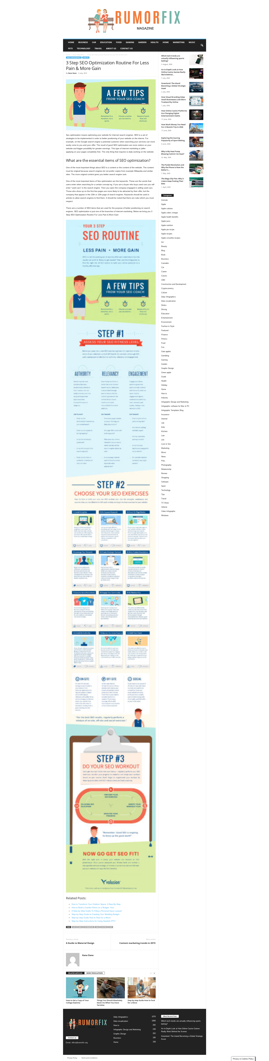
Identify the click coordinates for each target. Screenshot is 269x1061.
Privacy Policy (72, 1058)
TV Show (165, 503)
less (74, 927)
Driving (164, 309)
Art (162, 242)
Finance (164, 335)
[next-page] (154, 973)
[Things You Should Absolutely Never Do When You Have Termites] (111, 987)
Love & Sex (166, 444)
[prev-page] (150, 973)
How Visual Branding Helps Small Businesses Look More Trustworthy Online (173, 99)
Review (164, 473)
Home (71, 42)
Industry (164, 398)
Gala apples (166, 351)
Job (162, 423)
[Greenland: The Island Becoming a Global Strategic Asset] (196, 87)
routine (104, 927)
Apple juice (165, 221)
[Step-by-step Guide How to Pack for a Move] (142, 987)
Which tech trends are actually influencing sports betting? (172, 58)
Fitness (164, 339)
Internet (164, 419)
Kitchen (164, 431)
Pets (70, 48)
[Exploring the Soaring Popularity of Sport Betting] (196, 142)
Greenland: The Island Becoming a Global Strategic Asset (173, 86)
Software (164, 482)
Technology (83, 48)
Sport (163, 486)
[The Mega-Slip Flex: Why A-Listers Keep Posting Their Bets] (196, 182)
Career (164, 272)
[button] (202, 45)
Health (154, 42)
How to (85, 57)
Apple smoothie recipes (170, 238)
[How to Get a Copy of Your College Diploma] (80, 987)
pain (97, 927)
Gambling (165, 356)
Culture (164, 293)
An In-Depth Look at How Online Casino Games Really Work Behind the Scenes (180, 1030)
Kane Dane (72, 73)
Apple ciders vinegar (169, 213)
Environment (166, 322)
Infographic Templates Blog (172, 410)
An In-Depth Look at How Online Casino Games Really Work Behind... (173, 72)
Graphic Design (167, 368)
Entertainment (167, 318)
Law (162, 435)
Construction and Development (173, 284)
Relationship (166, 469)
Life (162, 440)
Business (83, 42)
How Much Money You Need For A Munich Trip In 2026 (173, 125)
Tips (163, 494)
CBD (163, 280)
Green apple (166, 372)
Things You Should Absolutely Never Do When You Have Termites (109, 1002)
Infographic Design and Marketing (174, 402)
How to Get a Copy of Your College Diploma (77, 1001)
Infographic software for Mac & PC (175, 406)
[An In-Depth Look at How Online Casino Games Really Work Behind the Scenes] (196, 73)
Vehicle (164, 507)
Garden (142, 42)
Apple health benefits (169, 217)
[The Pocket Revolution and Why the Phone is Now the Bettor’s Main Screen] (196, 169)
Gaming (130, 42)
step (110, 927)
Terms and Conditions (89, 1058)
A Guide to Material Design (80, 943)
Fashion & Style (167, 326)
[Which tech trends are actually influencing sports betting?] (196, 60)
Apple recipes (166, 234)
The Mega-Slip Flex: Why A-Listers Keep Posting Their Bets (172, 181)
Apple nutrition (167, 225)
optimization (88, 927)
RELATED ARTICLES (75, 973)
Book (163, 255)
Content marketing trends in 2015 (137, 943)
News (163, 457)
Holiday (164, 385)
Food (119, 42)
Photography (166, 465)
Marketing (179, 42)
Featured (164, 330)
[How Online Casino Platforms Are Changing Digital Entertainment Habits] (196, 114)
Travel (98, 48)
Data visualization (168, 301)
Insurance (165, 414)
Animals (164, 200)
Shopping (165, 478)
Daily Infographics (78, 55)
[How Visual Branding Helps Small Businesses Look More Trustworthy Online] (196, 101)
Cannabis (165, 263)
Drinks (163, 305)
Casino (164, 276)
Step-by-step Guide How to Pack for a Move (141, 1001)
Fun (162, 347)
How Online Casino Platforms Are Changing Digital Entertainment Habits (174, 113)
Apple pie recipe (167, 229)
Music (192, 42)
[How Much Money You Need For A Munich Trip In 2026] (196, 128)
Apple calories (167, 208)
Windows (165, 515)
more (80, 927)
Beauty (164, 246)
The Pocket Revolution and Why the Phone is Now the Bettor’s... (172, 167)
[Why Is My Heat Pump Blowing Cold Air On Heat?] (196, 155)
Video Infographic (168, 511)
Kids (163, 427)
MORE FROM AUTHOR (94, 973)
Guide (163, 377)
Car (94, 42)
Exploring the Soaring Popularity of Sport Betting (173, 139)
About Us (111, 48)
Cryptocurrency (167, 288)
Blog (163, 250)
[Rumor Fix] (134, 19)
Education (106, 42)
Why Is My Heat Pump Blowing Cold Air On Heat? (172, 152)
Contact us (126, 48)
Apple (163, 204)
